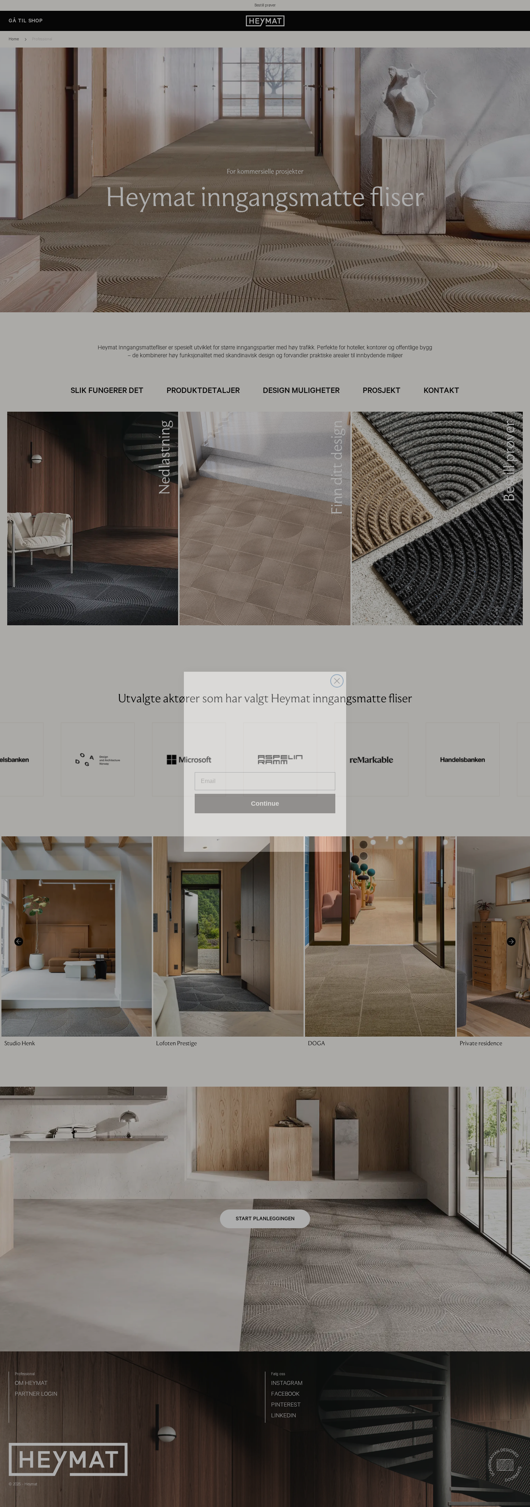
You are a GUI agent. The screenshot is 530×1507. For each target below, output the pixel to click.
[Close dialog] (337, 672)
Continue (265, 795)
